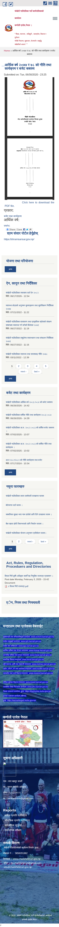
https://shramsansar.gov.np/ (19, 239)
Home (7, 50)
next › (23, 371)
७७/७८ (7, 225)
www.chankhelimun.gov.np (27, 858)
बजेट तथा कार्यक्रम (13, 216)
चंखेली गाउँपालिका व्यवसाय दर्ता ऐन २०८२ (22, 292)
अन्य (10, 269)
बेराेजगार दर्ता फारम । (14, 505)
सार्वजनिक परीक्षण (13, 830)
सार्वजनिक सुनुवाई (13, 825)
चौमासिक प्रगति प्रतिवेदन (17, 820)
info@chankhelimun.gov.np (17, 867)
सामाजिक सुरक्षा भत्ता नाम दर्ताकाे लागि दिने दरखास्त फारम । (29, 514)
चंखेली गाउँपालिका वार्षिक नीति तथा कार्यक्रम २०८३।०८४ (28, 415)
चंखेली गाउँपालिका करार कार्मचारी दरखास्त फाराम (25, 496)
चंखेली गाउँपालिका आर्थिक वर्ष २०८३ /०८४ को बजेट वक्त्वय (29, 402)
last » (36, 371)
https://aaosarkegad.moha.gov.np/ (21, 700)
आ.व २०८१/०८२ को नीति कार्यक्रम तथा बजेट (24, 460)
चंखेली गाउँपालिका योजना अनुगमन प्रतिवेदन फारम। (26, 533)
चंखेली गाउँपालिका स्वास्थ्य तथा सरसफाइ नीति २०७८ (27, 354)
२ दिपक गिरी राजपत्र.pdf (18, 586)
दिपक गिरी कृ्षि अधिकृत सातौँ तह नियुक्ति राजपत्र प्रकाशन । (29, 576)
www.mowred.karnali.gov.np (41, 673)
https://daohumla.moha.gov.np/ (38, 691)
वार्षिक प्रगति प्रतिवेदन (16, 815)
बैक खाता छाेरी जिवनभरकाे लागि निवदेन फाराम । (24, 523)
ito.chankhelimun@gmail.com (18, 798)
